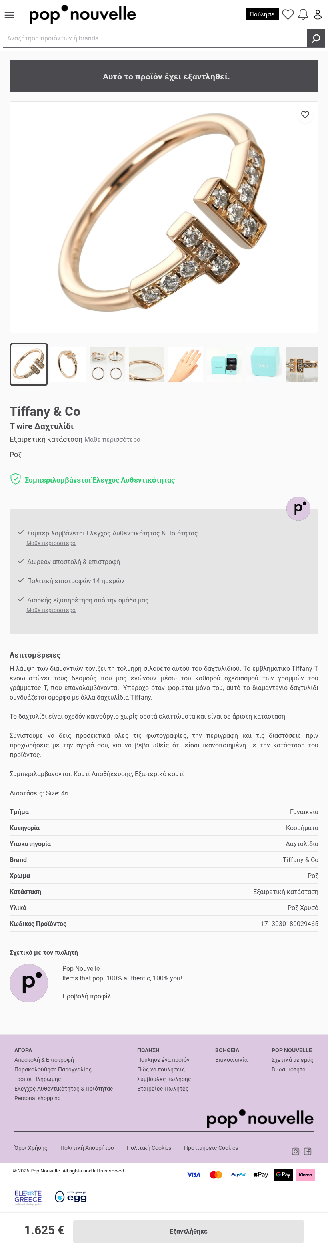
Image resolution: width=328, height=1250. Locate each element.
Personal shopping (37, 1098)
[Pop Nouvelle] (298, 509)
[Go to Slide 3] (107, 364)
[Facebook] (308, 1151)
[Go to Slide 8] (303, 364)
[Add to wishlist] (305, 115)
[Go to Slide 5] (185, 364)
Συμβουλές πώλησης (164, 1079)
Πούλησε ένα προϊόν (163, 1060)
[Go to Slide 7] (264, 364)
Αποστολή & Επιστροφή (44, 1060)
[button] (164, 217)
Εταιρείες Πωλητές (163, 1088)
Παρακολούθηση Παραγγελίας (53, 1069)
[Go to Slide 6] (225, 364)
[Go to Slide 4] (146, 364)
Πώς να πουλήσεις (161, 1069)
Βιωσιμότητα (289, 1069)
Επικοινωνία (231, 1060)
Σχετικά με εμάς (293, 1060)
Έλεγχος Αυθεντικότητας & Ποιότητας (63, 1088)
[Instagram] (297, 1151)
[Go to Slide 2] (68, 364)
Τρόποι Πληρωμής (37, 1079)
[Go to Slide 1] (29, 364)
